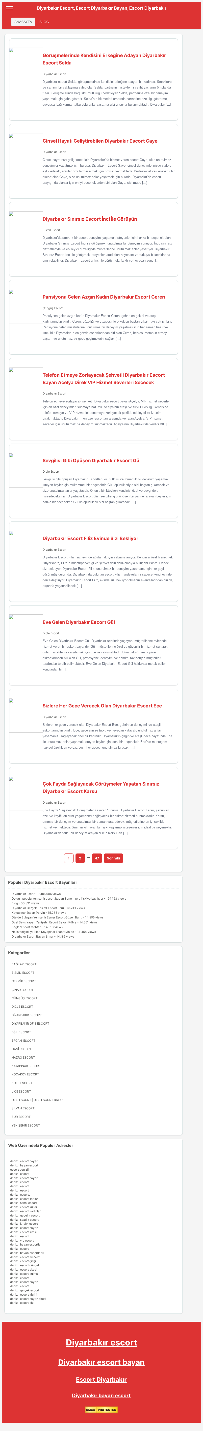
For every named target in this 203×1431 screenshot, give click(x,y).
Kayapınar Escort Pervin (28, 912)
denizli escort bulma (24, 1274)
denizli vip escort (22, 1240)
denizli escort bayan (24, 1161)
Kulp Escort (22, 1083)
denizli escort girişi (23, 1261)
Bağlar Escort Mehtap (26, 927)
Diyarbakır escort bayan (101, 1362)
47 (97, 858)
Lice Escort (21, 1091)
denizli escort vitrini (23, 1294)
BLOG (44, 22)
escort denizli (19, 1169)
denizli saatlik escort (24, 1219)
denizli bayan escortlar (26, 1244)
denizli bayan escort (24, 1165)
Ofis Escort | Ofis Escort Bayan (38, 1100)
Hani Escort (22, 1049)
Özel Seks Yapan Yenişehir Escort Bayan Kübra (44, 922)
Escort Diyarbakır (101, 1379)
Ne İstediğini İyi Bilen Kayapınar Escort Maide (43, 932)
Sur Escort (21, 1117)
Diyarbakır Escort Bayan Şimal (32, 936)
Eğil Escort (21, 1032)
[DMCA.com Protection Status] (101, 1412)
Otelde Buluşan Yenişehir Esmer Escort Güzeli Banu (47, 917)
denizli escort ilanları (24, 1199)
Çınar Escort (23, 990)
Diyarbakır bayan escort (101, 1396)
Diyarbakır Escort (54, 74)
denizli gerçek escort (24, 1290)
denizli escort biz (22, 1303)
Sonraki (113, 858)
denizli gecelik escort (25, 1215)
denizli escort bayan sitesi (28, 1299)
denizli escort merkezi (25, 1257)
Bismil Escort (51, 230)
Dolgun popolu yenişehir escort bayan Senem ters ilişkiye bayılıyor (57, 898)
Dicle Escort (51, 471)
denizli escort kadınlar (25, 1211)
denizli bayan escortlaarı (27, 1253)
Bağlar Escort (24, 964)
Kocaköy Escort (25, 1074)
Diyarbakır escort (101, 1342)
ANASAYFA (23, 22)
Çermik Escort (24, 981)
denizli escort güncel (24, 1265)
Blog (15, 903)
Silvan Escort (23, 1108)
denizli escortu (20, 1194)
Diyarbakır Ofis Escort (30, 1023)
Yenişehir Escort (26, 1125)
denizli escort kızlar (23, 1207)
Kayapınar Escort (26, 1066)
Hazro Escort (23, 1057)
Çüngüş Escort (53, 308)
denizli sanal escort (23, 1203)
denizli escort (19, 1174)
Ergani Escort (23, 1040)
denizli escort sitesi (23, 1232)
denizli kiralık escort (24, 1223)
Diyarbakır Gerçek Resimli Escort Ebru (38, 908)
